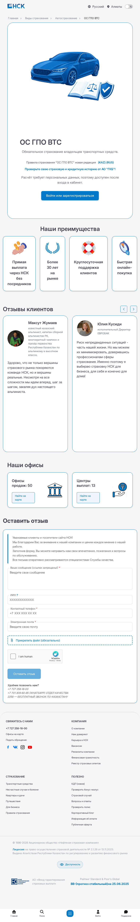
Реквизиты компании (82, 751)
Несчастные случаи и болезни (22, 789)
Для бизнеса (13, 807)
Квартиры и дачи (15, 795)
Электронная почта (22, 621)
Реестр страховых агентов (86, 763)
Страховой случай (81, 795)
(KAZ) (101, 162)
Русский (98, 6)
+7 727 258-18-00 (16, 728)
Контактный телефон (23, 608)
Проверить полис (80, 807)
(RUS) (110, 162)
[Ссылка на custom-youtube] (30, 747)
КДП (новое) (78, 783)
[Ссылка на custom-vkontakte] (15, 747)
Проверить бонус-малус (84, 789)
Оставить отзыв (24, 674)
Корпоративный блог (82, 813)
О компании (78, 728)
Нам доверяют (79, 734)
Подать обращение (16, 740)
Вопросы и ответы (81, 801)
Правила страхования (18, 813)
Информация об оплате (84, 818)
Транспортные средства (19, 783)
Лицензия (18, 849)
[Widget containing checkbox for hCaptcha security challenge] (35, 656)
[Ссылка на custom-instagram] (22, 747)
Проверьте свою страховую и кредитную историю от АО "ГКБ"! (70, 169)
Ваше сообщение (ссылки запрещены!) (34, 567)
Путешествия (13, 801)
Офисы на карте (15, 734)
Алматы (116, 6)
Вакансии (76, 746)
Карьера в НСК (79, 740)
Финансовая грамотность (85, 757)
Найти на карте (20, 497)
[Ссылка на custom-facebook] (8, 747)
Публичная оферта (81, 824)
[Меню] (70, 913)
